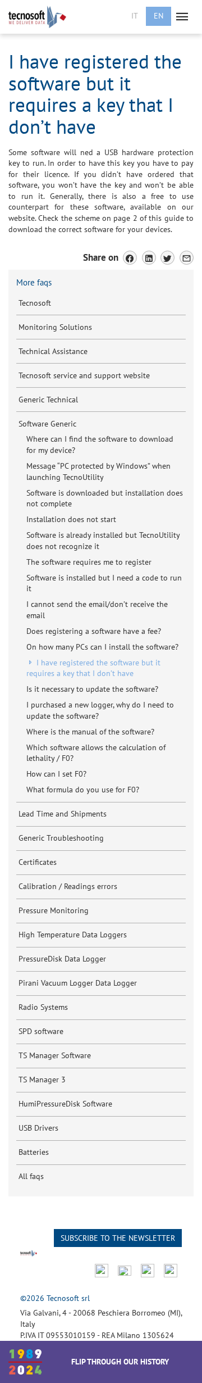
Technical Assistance (53, 351)
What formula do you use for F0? (82, 790)
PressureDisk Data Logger (62, 959)
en (158, 16)
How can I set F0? (56, 774)
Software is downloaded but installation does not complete (104, 498)
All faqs (31, 1176)
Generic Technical (48, 400)
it (134, 16)
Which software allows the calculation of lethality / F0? (96, 753)
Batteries (34, 1152)
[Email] (187, 258)
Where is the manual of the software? (90, 732)
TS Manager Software (55, 1055)
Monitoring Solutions (55, 327)
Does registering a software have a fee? (93, 631)
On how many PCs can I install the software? (102, 647)
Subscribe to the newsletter (118, 1238)
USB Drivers (38, 1128)
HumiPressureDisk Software (65, 1104)
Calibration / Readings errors (68, 886)
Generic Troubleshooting (61, 838)
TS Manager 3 (42, 1079)
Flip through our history (120, 1362)
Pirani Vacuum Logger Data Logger (78, 983)
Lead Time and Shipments (63, 814)
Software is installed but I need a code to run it (104, 583)
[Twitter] (167, 258)
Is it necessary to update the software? (92, 689)
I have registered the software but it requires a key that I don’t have (93, 668)
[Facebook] (130, 258)
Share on (100, 257)
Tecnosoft (35, 303)
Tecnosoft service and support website (84, 375)
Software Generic (47, 424)
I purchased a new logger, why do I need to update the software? (100, 710)
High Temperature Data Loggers (73, 934)
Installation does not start (71, 519)
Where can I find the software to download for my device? (99, 444)
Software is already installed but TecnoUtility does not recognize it (103, 540)
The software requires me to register (89, 562)
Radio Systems (43, 1007)
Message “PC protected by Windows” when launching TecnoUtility (98, 471)
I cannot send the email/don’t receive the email (97, 609)
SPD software (41, 1031)
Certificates (38, 862)
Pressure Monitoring (54, 910)
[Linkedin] (149, 258)
